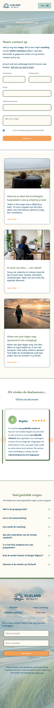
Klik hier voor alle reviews (27, 399)
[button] (3, 440)
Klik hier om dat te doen (22, 67)
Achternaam (34, 73)
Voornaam (7, 73)
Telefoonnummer (10, 101)
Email (5, 87)
